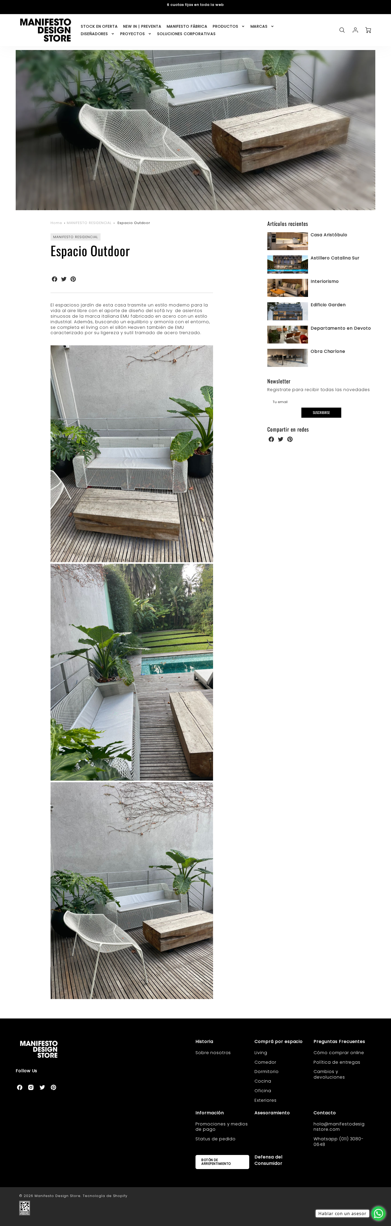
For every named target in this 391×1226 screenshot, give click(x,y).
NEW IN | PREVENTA (142, 26)
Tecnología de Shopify (105, 1196)
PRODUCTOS (225, 26)
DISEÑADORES (94, 33)
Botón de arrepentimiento (216, 1162)
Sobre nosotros (213, 1053)
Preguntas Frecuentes (339, 1041)
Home (56, 223)
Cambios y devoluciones (329, 1074)
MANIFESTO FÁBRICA (187, 26)
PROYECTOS (132, 33)
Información (210, 1113)
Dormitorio (267, 1071)
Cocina (263, 1081)
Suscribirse (321, 412)
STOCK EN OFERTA (99, 26)
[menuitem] (99, 26)
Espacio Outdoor (134, 223)
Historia (204, 1041)
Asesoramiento (272, 1113)
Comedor (265, 1062)
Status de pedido (216, 1139)
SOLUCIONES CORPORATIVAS (186, 33)
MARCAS (259, 26)
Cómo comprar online (339, 1053)
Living (261, 1053)
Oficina (263, 1091)
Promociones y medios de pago (222, 1127)
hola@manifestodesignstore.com (339, 1127)
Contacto (325, 1113)
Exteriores (266, 1100)
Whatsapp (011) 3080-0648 (339, 1142)
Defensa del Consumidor (268, 1160)
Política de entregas (337, 1062)
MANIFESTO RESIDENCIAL (89, 223)
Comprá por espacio (279, 1041)
